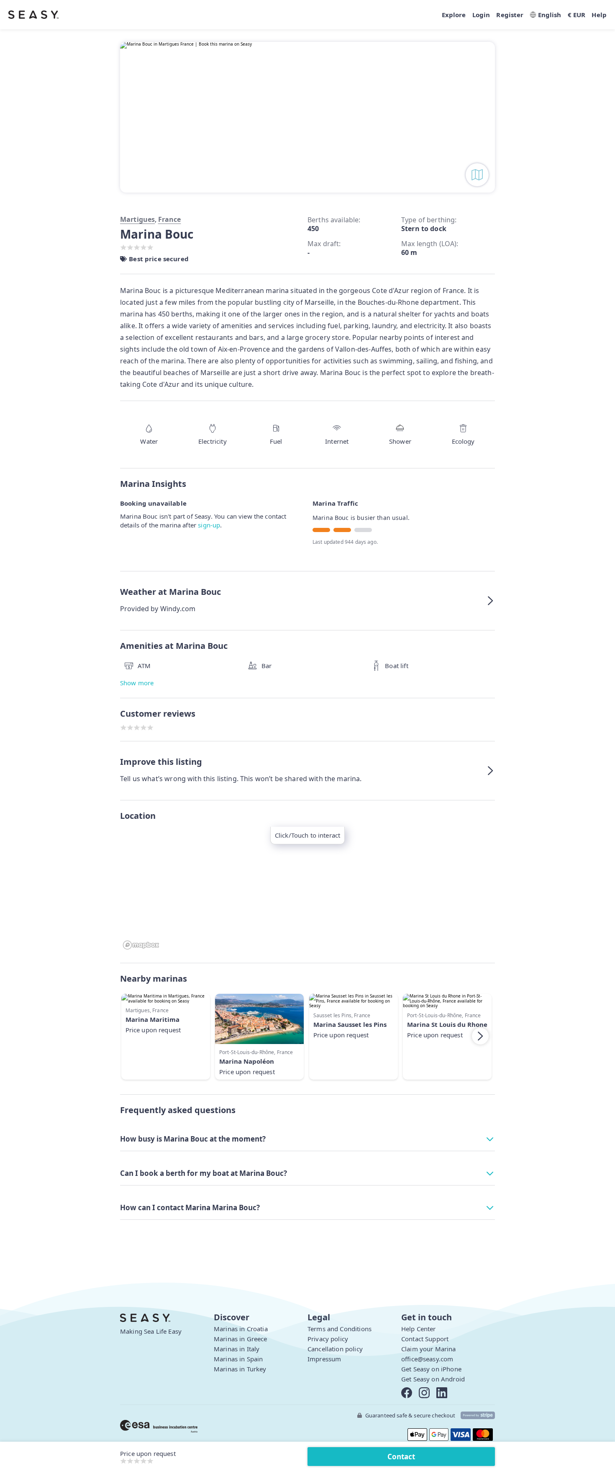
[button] (307, 601)
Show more (137, 683)
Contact (401, 1456)
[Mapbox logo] (141, 945)
